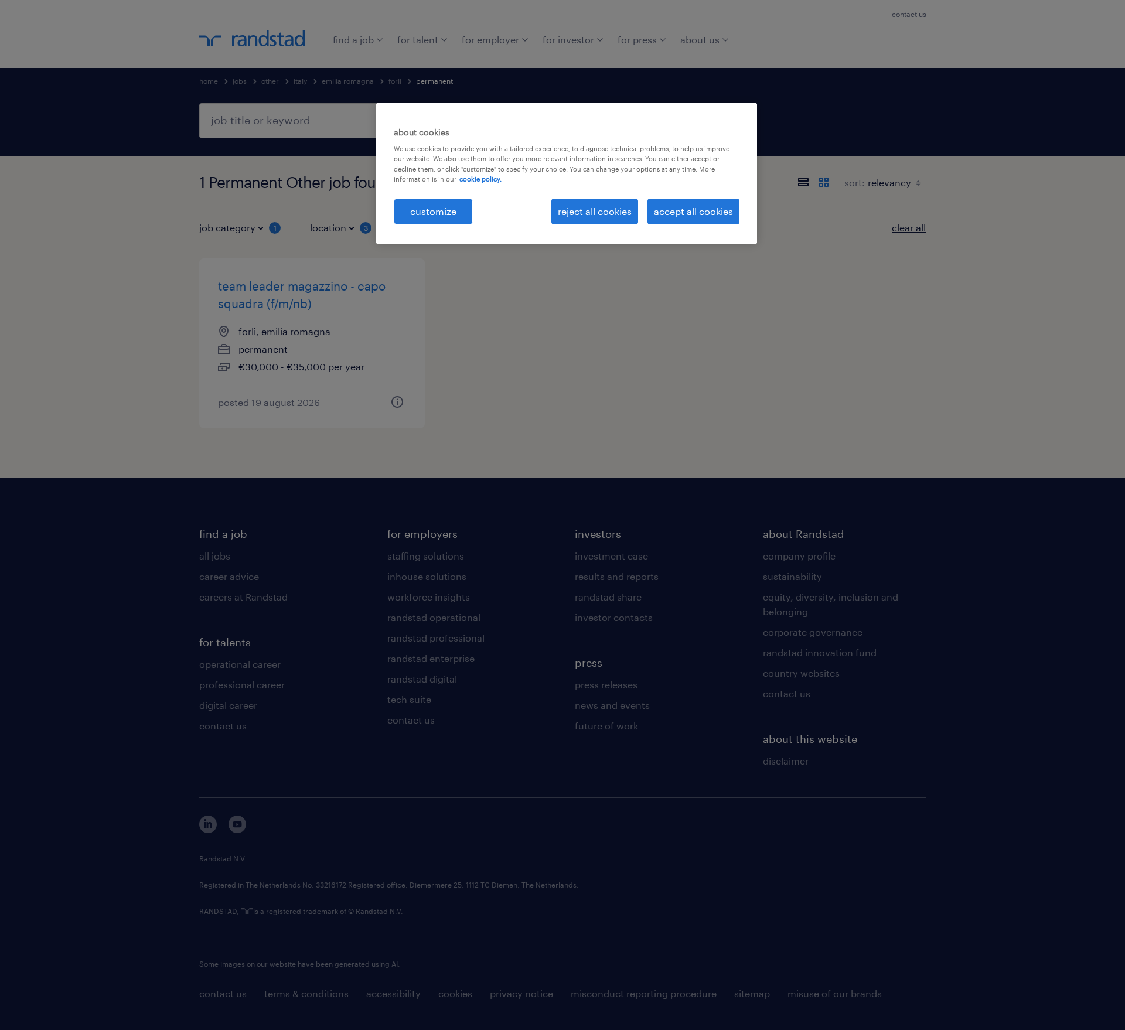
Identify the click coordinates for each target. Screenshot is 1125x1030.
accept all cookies (693, 211)
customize (433, 211)
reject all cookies (595, 211)
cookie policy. (480, 179)
